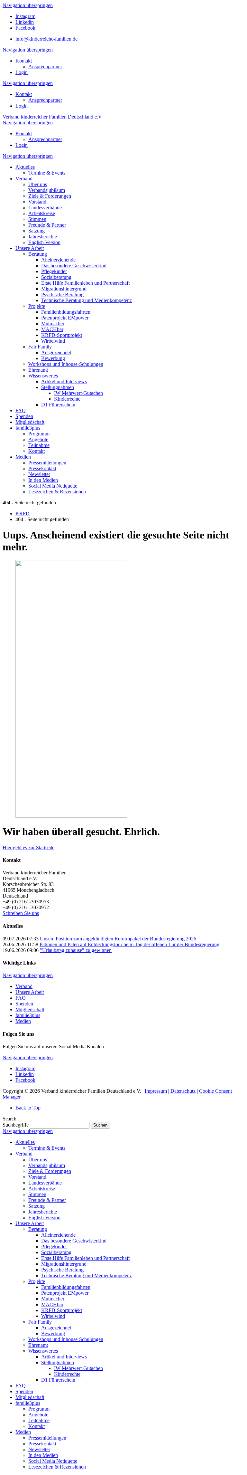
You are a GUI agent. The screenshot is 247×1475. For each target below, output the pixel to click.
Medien (23, 1021)
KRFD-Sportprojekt (61, 1310)
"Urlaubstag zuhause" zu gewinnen (76, 950)
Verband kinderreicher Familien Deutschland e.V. (53, 116)
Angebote (38, 1414)
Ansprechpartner (45, 66)
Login (21, 72)
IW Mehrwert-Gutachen (78, 1368)
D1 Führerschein (58, 1380)
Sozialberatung (56, 1252)
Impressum (156, 1091)
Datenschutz (183, 1091)
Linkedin (24, 22)
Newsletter (39, 1449)
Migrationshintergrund (64, 1264)
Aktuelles (25, 1142)
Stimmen (37, 1194)
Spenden (24, 1003)
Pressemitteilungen (47, 1438)
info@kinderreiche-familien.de (46, 39)
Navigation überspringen (28, 5)
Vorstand (37, 1177)
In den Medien (43, 1455)
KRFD (22, 513)
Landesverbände (45, 1182)
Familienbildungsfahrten (65, 1287)
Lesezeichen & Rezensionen (57, 1467)
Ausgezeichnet (56, 1327)
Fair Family (40, 1322)
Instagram (25, 16)
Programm (39, 1409)
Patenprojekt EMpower (64, 1293)
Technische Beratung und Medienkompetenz (86, 1275)
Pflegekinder (54, 1246)
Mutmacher (52, 1298)
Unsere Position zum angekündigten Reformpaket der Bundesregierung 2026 (118, 938)
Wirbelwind (53, 1316)
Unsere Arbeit (29, 992)
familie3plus (27, 1015)
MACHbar (52, 1304)
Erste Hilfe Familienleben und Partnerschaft (85, 1258)
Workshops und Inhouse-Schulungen (65, 1339)
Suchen (100, 1125)
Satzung (36, 1206)
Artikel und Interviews (64, 1356)
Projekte (36, 1281)
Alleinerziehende (58, 1235)
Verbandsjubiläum (46, 1165)
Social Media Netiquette (52, 1461)
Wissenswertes (43, 1351)
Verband (23, 986)
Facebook (25, 28)
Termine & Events (46, 1148)
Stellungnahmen (57, 1362)
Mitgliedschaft (29, 1009)
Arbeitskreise (41, 1188)
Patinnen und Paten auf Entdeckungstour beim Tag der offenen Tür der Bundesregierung (129, 944)
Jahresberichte (42, 1211)
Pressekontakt (42, 1443)
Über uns (37, 1159)
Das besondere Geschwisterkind (73, 1240)
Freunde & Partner (47, 1200)
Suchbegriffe (16, 1125)
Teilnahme (39, 1420)
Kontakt (23, 60)
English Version (44, 1217)
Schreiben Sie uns (21, 913)
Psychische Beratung (62, 1269)
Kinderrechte (67, 1374)
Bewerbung (53, 1333)
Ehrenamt (38, 1345)
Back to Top (28, 1107)
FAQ (20, 998)
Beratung (37, 1229)
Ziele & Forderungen (49, 1171)
